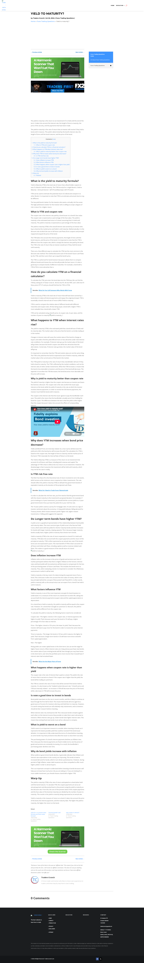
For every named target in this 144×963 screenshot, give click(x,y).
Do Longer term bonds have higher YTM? (45, 158)
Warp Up (35, 173)
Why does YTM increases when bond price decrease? (49, 154)
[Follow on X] (100, 959)
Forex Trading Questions (65, 18)
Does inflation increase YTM (44, 160)
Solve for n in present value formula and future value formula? (38, 814)
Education (119, 5)
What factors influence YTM (43, 162)
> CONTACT (50, 920)
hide (54, 139)
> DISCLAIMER (51, 928)
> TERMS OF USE (52, 923)
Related (37, 175)
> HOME (50, 918)
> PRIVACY (50, 926)
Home (112, 5)
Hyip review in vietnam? (72, 812)
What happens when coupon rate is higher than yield (52, 164)
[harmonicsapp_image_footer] (57, 847)
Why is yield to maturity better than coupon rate (50, 151)
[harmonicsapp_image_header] (57, 78)
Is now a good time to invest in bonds (47, 167)
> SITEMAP (50, 932)
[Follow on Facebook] (97, 959)
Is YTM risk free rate (41, 156)
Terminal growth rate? (54, 812)
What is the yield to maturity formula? (44, 143)
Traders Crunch (38, 18)
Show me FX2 (57, 91)
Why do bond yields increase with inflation (48, 171)
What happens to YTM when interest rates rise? (47, 149)
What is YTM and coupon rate (44, 145)
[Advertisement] (72, 36)
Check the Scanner (57, 852)
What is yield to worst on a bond (45, 169)
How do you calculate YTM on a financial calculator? (48, 147)
